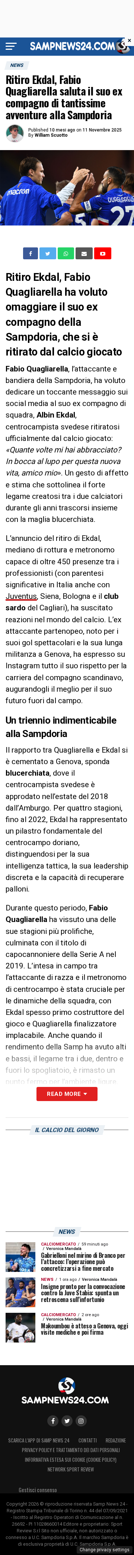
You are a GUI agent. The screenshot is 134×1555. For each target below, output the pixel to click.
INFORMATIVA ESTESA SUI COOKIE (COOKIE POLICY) (71, 1459)
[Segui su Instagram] (81, 1420)
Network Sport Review (71, 1469)
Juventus (21, 596)
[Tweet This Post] (48, 253)
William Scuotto (51, 135)
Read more (64, 1094)
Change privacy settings (105, 1549)
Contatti (88, 1440)
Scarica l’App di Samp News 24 (39, 1440)
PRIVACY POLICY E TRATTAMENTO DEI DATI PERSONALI (71, 1450)
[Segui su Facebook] (52, 1420)
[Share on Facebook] (31, 253)
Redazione (116, 1440)
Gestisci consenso (38, 1490)
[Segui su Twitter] (67, 1420)
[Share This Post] (67, 253)
